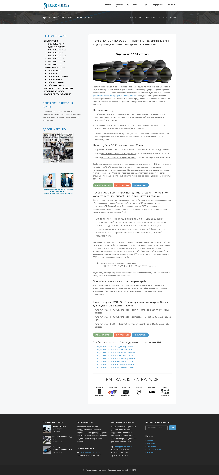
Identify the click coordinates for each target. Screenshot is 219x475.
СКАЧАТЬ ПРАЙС (122, 185)
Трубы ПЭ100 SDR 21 (55, 59)
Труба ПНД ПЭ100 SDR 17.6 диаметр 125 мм (116, 358)
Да (173, 428)
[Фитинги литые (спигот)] (152, 391)
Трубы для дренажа (55, 82)
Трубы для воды (54, 70)
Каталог (119, 5)
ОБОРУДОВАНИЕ (154, 449)
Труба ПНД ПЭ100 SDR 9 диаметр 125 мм (115, 347)
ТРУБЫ (150, 440)
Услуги (145, 5)
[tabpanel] (99, 391)
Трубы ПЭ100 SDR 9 (55, 44)
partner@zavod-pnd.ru (90, 452)
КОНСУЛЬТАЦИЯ (140, 185)
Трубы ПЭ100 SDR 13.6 (56, 50)
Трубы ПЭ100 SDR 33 (56, 65)
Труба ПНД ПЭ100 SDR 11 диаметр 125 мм (115, 350)
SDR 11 (165, 17)
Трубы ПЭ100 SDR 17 (55, 53)
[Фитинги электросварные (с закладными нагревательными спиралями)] (165, 391)
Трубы (148, 17)
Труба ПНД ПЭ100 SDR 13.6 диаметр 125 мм (116, 353)
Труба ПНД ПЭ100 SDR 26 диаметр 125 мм (115, 364)
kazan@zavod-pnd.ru (123, 447)
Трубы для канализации (57, 76)
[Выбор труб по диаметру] (126, 391)
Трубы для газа (53, 73)
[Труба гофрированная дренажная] (112, 391)
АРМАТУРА (151, 446)
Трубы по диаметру (55, 85)
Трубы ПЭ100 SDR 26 (56, 62)
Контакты (172, 5)
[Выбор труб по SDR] (139, 391)
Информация (158, 5)
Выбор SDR (156, 17)
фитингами (98, 96)
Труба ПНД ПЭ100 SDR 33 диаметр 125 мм (115, 367)
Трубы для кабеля (54, 79)
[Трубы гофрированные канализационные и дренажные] (99, 391)
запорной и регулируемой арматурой (120, 96)
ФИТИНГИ (151, 443)
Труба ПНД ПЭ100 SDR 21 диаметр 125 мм (115, 361)
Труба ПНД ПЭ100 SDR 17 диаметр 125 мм (115, 356)
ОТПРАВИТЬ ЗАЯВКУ (103, 185)
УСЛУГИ (150, 452)
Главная (107, 5)
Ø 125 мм (173, 17)
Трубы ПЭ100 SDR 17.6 (56, 56)
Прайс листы (132, 5)
